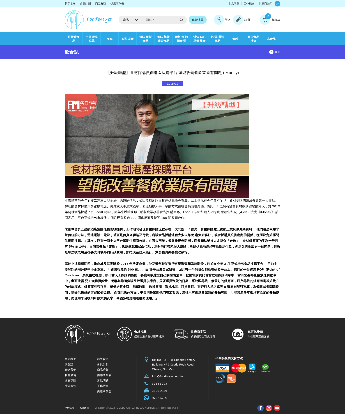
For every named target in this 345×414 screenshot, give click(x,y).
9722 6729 (159, 398)
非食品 (271, 39)
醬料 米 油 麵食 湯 (181, 39)
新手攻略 (70, 3)
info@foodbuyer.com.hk (167, 376)
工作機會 (249, 3)
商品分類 (100, 3)
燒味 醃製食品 (145, 39)
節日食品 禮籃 (253, 39)
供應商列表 (117, 3)
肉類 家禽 (127, 39)
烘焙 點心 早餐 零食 (199, 39)
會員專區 (70, 380)
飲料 (235, 39)
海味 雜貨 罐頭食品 (163, 39)
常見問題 (233, 3)
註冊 (247, 20)
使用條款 (69, 407)
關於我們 (70, 359)
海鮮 (109, 39)
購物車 (273, 18)
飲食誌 (69, 364)
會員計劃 (85, 3)
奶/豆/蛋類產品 (217, 39)
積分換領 (70, 386)
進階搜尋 (197, 20)
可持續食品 (73, 39)
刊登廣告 (70, 375)
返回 (277, 52)
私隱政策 (84, 407)
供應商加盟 (265, 3)
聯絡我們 (70, 369)
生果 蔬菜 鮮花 (92, 39)
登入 (228, 20)
